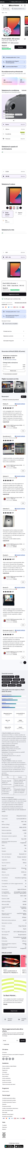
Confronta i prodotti (6, 1082)
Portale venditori (6, 1068)
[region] (14, 81)
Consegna (4, 1072)
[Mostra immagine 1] (13, 120)
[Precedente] (7, 208)
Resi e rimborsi (5, 1074)
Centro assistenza (6, 1078)
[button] (6, 31)
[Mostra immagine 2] (14, 120)
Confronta (24, 90)
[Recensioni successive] (24, 662)
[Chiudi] (26, 1)
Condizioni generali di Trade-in (9, 1102)
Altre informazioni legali (7, 1110)
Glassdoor (4, 1127)
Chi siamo (4, 1052)
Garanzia (4, 1104)
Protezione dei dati (6, 1106)
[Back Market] (14, 5)
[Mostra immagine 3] (17, 207)
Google (5, 1004)
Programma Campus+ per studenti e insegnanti (13, 1054)
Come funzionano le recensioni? (10, 373)
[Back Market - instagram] (3, 1059)
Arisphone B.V (4, 304)
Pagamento (5, 1070)
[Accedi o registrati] (21, 5)
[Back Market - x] (13, 1059)
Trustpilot (4, 1125)
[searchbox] (20, 8)
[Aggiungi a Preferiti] (24, 39)
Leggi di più (6, 421)
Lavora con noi (5, 1056)
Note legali (4, 1112)
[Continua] (20, 208)
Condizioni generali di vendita (9, 1100)
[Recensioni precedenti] (21, 662)
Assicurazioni (5, 1076)
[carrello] (24, 5)
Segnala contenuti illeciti (7, 1114)
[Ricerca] (12, 9)
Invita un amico (5, 1091)
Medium (4, 1129)
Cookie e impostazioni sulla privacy (10, 1108)
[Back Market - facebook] (10, 1059)
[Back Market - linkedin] (6, 1059)
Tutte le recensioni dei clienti (8, 1084)
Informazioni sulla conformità (20, 302)
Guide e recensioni (6, 1080)
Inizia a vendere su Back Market (9, 1066)
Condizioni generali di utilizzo (8, 1098)
